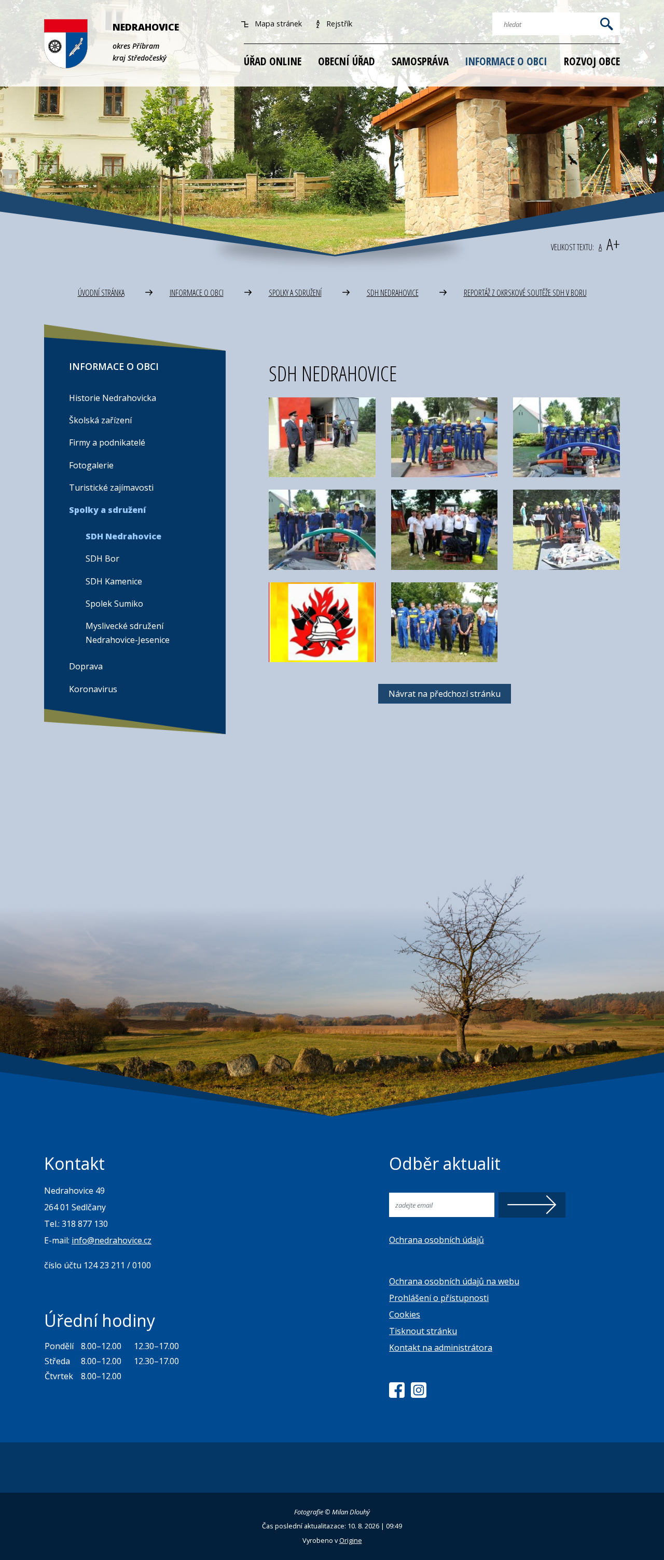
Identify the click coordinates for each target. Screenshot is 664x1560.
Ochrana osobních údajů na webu (454, 1281)
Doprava (86, 666)
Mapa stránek (277, 23)
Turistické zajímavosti (111, 487)
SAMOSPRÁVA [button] (420, 61)
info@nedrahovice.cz (111, 1240)
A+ (613, 244)
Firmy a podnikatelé (107, 442)
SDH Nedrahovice (393, 292)
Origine (350, 1540)
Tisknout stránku (423, 1331)
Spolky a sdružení (295, 292)
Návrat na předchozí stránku (445, 693)
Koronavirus (93, 689)
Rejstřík (338, 23)
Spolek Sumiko (114, 603)
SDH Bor (102, 558)
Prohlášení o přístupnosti (439, 1298)
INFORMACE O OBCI (197, 292)
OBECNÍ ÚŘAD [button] (346, 61)
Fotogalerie (91, 465)
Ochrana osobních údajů (436, 1240)
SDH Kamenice (114, 581)
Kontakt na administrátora (440, 1347)
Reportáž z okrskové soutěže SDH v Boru (525, 292)
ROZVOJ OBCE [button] (592, 61)
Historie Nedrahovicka (112, 398)
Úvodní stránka (101, 292)
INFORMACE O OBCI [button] (506, 61)
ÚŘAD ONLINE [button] (272, 61)
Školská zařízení (100, 420)
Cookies (404, 1314)
